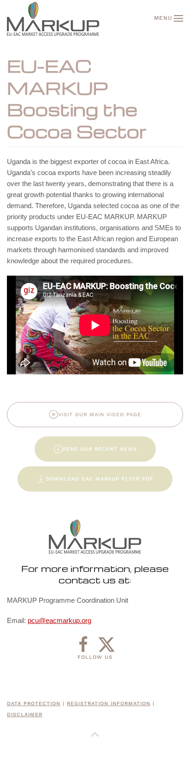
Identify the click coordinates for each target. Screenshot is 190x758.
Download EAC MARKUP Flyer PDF (100, 479)
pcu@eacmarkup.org (59, 620)
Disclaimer (24, 715)
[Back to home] (53, 18)
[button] (168, 18)
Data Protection (33, 704)
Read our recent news (100, 449)
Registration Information (108, 704)
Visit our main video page (99, 415)
